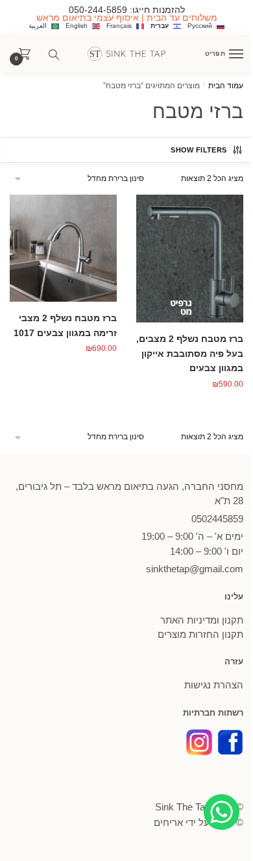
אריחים (168, 822)
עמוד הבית (225, 85)
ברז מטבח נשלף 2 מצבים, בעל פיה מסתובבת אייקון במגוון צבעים (189, 353)
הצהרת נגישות (213, 684)
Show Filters (198, 150)
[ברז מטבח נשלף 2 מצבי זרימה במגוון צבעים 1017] (63, 248)
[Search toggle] (53, 54)
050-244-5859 (98, 10)
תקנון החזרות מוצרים (200, 634)
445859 (217, 518)
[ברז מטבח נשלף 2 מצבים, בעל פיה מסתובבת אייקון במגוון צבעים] (189, 258)
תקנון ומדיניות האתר (201, 619)
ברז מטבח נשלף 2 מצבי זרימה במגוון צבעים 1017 (65, 325)
